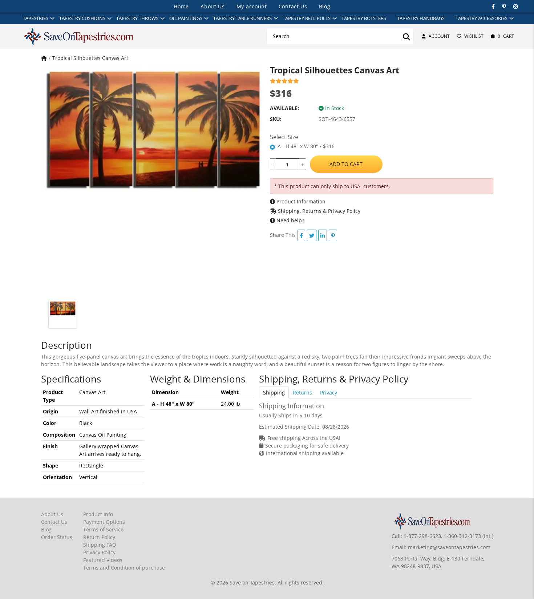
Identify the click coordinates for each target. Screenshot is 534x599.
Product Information (300, 201)
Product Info (98, 514)
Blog (325, 6)
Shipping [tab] (274, 392)
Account (439, 36)
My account (251, 6)
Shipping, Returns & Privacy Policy (318, 210)
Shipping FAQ (99, 544)
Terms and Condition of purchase (124, 567)
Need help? (289, 220)
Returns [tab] (302, 392)
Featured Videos (102, 559)
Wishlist (474, 36)
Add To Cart (346, 164)
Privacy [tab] (328, 392)
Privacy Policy (99, 552)
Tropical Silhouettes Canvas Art (90, 57)
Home (181, 6)
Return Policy (99, 537)
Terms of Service (103, 529)
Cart (506, 36)
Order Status (56, 537)
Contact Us (293, 6)
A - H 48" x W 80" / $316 (306, 146)
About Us (213, 6)
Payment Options (104, 521)
